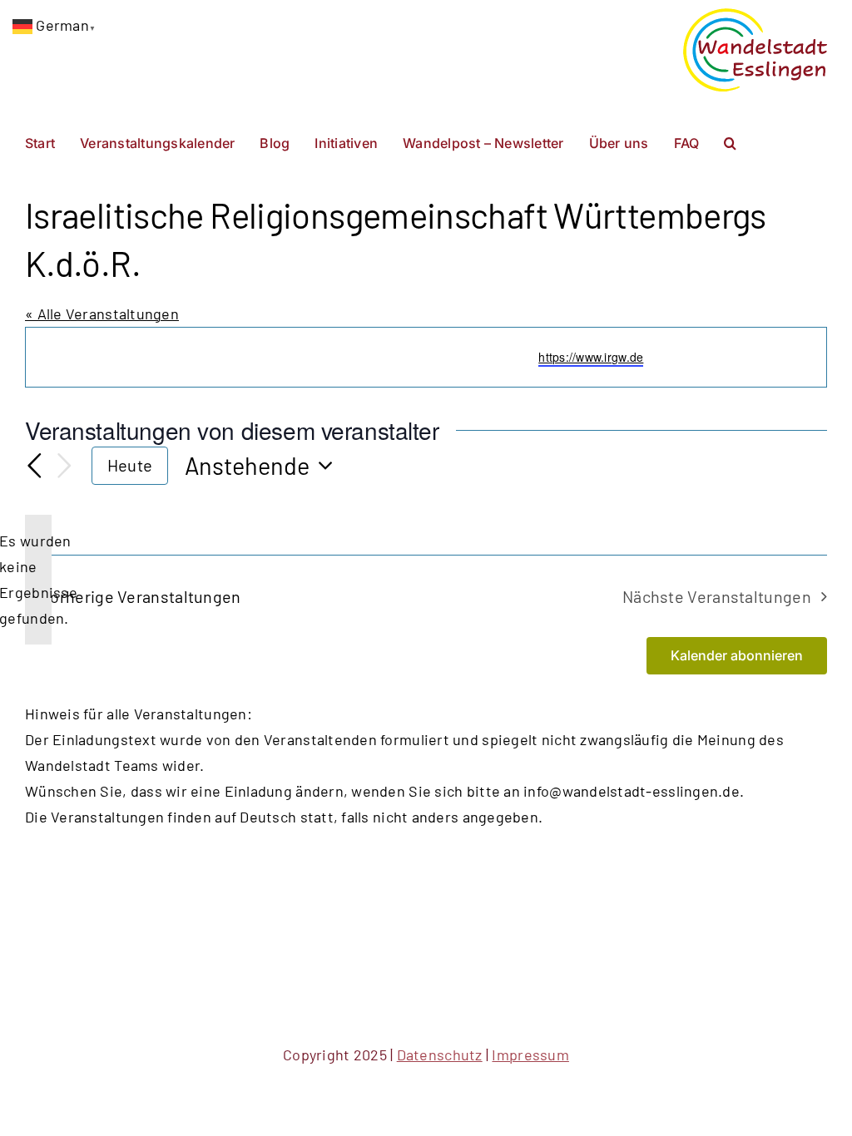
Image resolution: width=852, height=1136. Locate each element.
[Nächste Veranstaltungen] (65, 466)
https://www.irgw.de (590, 356)
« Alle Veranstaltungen (102, 313)
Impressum (530, 1054)
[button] (730, 141)
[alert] (38, 580)
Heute (129, 465)
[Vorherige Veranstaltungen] (35, 466)
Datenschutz (440, 1054)
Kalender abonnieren (737, 656)
